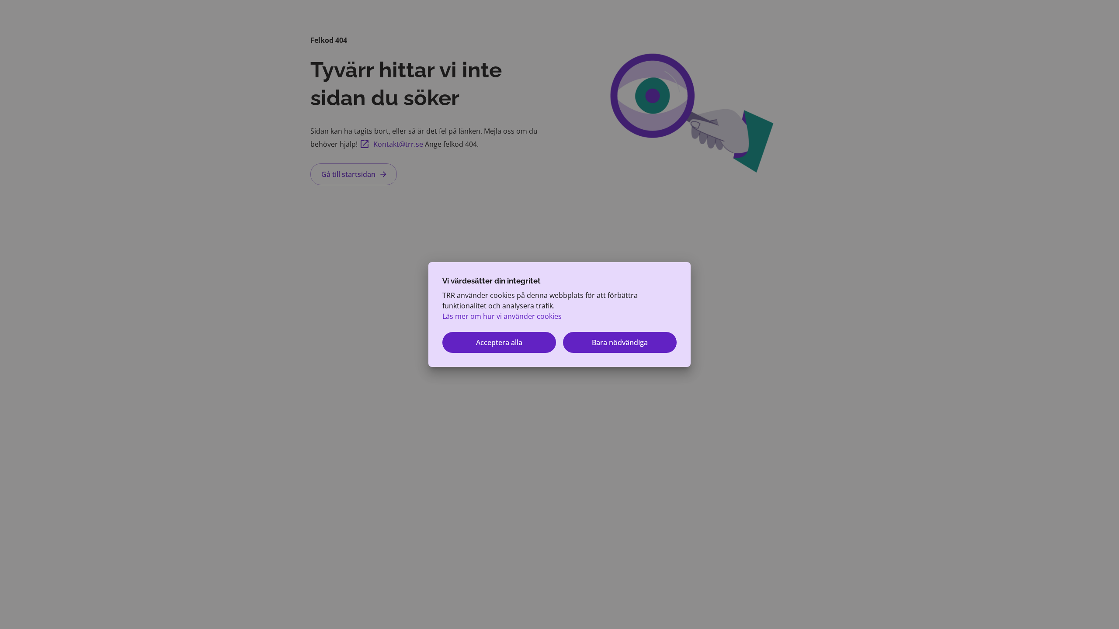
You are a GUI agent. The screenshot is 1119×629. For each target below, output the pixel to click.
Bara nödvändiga (620, 342)
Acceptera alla (499, 342)
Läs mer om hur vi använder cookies (502, 316)
